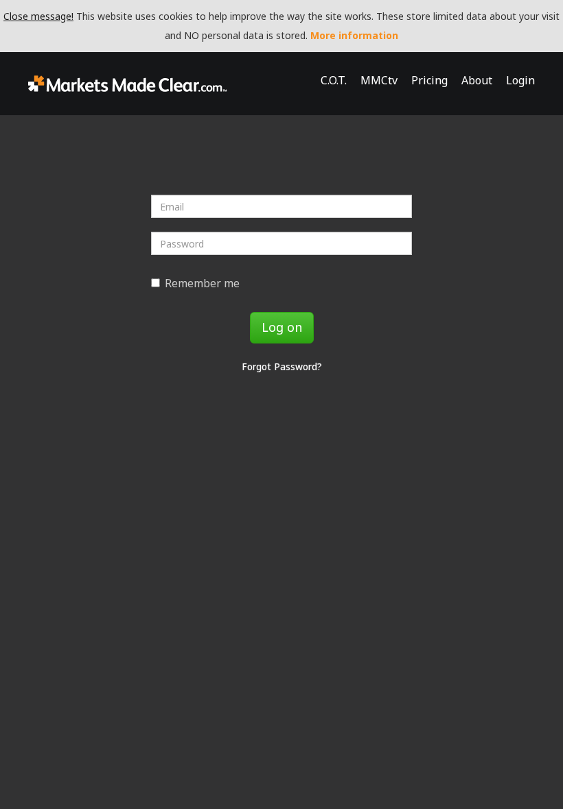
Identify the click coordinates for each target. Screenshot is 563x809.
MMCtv (379, 80)
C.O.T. (334, 80)
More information (354, 35)
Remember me (202, 283)
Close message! (38, 16)
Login (520, 80)
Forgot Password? (282, 366)
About (476, 80)
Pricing (429, 80)
